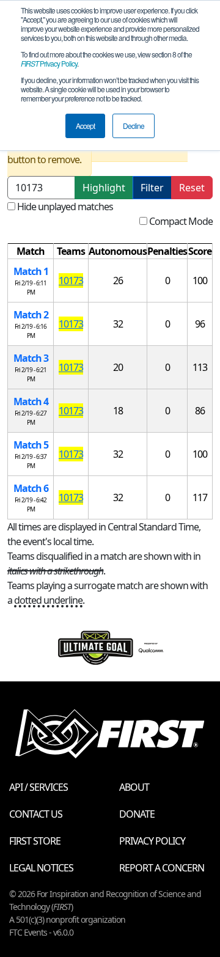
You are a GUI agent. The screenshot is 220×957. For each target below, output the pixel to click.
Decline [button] (133, 125)
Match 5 (30, 445)
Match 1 (30, 271)
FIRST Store (35, 841)
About (134, 787)
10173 (71, 280)
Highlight (103, 187)
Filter (152, 187)
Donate (137, 814)
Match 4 (30, 401)
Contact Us (35, 814)
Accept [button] (85, 125)
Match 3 (30, 358)
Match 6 (30, 488)
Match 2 (30, 314)
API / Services (38, 787)
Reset (192, 187)
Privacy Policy (49, 63)
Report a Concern (161, 868)
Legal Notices (41, 868)
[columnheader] (31, 251)
